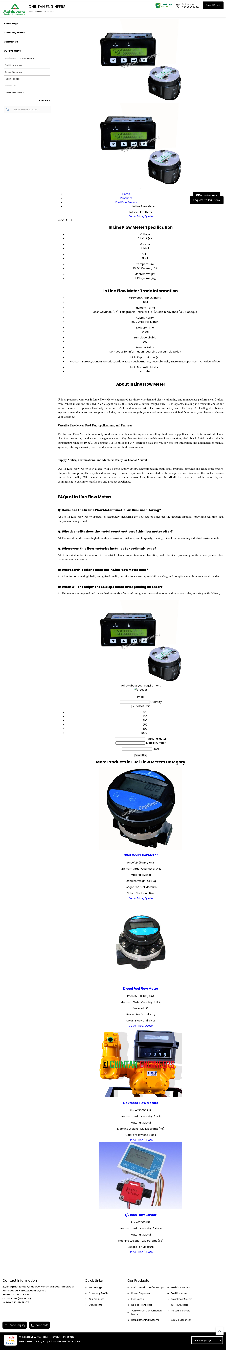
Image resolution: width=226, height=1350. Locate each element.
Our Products (12, 50)
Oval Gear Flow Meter (141, 855)
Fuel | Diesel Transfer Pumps (19, 58)
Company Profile (14, 32)
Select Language (202, 1340)
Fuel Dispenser (12, 78)
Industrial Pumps (180, 1310)
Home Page (11, 23)
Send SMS (42, 1325)
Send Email (213, 5)
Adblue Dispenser (181, 1320)
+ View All (44, 100)
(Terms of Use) (66, 1336)
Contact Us (11, 41)
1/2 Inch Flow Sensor (141, 1215)
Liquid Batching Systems (145, 1320)
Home (126, 194)
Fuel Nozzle (10, 85)
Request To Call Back (206, 200)
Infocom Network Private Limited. (65, 1341)
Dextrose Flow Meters (140, 1103)
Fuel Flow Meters (13, 65)
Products (126, 198)
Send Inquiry (209, 196)
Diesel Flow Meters (14, 92)
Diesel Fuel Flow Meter (140, 988)
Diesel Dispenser (14, 72)
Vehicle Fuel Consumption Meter (146, 1312)
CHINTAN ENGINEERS (46, 8)
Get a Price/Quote (141, 216)
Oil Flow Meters (179, 1304)
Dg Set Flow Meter (141, 1304)
